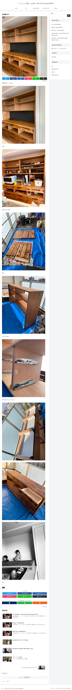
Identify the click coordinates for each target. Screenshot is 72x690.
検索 (52, 13)
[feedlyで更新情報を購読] (24, 603)
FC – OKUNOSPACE (56, 24)
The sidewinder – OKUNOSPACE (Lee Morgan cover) (60, 34)
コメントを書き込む (24, 677)
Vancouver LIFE (55, 75)
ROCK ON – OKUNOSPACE (57, 30)
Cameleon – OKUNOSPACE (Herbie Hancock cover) (59, 39)
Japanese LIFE (54, 69)
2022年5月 (53, 57)
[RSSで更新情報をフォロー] (39, 603)
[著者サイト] (9, 603)
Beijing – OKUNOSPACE (57, 27)
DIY (3, 587)
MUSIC (53, 72)
